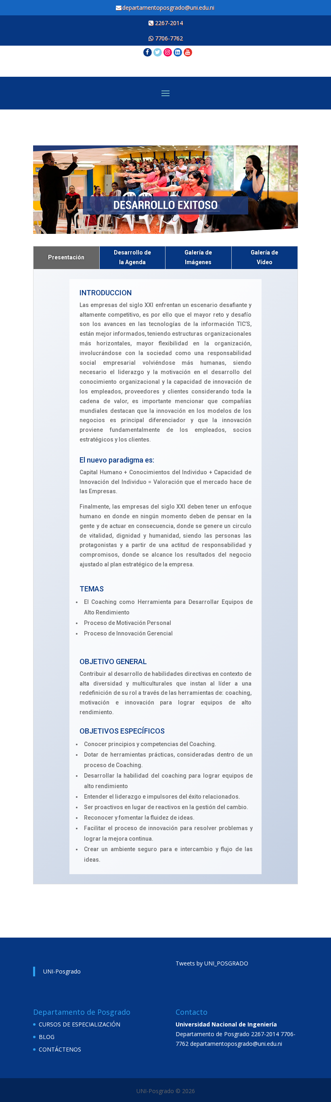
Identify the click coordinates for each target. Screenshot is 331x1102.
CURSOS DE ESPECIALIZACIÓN (79, 1024)
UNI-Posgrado (62, 971)
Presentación (66, 257)
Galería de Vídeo (264, 257)
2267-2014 (168, 23)
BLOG (46, 1037)
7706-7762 (168, 38)
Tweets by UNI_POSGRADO (212, 963)
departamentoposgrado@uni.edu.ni (169, 7)
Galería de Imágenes (198, 257)
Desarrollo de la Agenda (132, 257)
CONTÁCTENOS (60, 1049)
